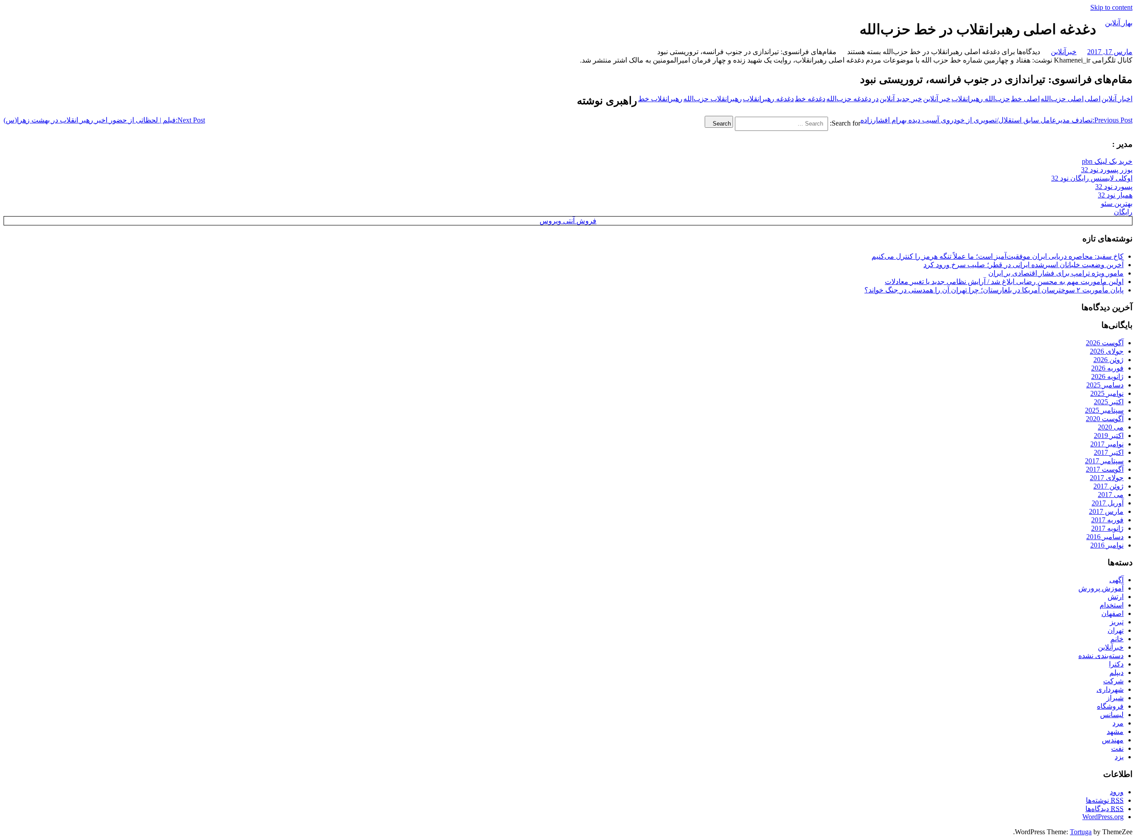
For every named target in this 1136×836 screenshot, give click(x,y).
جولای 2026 (1107, 351)
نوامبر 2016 (1107, 545)
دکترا (1116, 664)
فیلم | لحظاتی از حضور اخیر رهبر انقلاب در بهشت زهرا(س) (104, 120)
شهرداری (1110, 689)
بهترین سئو (1116, 203)
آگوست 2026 (1105, 343)
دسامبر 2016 (1105, 536)
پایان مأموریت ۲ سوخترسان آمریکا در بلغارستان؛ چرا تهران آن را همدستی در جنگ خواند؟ (994, 290)
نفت (1117, 748)
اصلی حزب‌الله (1062, 99)
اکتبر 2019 (1109, 435)
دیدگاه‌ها (1104, 808)
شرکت (1113, 681)
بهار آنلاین (1118, 23)
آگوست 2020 (1105, 418)
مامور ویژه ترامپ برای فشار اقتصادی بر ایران (1056, 273)
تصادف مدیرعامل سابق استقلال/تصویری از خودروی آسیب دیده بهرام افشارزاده (996, 120)
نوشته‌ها (1105, 800)
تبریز (1117, 622)
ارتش (1116, 596)
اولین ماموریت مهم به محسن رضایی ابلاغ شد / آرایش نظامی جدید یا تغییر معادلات (1004, 281)
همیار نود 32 (1115, 195)
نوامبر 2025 (1107, 393)
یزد (1119, 757)
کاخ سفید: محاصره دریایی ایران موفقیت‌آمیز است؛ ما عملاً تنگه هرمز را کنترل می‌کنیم (998, 256)
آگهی (1116, 580)
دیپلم (1116, 672)
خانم (1117, 639)
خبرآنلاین (1064, 51)
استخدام (1112, 605)
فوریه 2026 (1107, 368)
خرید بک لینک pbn (1107, 161)
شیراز (1115, 698)
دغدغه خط (810, 99)
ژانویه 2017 (1107, 528)
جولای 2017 (1107, 477)
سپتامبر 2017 (1104, 461)
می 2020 (1111, 427)
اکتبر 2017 (1109, 452)
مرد (1118, 723)
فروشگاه (1110, 706)
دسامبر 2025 (1105, 385)
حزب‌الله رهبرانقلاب (980, 99)
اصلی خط (1025, 99)
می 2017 (1111, 494)
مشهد (1115, 731)
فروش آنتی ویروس (568, 221)
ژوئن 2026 (1108, 359)
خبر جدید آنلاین (901, 99)
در (875, 99)
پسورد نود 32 (1113, 186)
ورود (1117, 792)
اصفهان (1112, 613)
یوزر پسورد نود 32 (1106, 170)
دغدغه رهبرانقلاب (768, 99)
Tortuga (1081, 832)
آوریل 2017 (1108, 503)
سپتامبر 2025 (1104, 410)
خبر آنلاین (937, 99)
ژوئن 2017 (1108, 486)
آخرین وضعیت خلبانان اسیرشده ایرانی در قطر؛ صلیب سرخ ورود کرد (1023, 264)
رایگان (1123, 212)
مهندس (1113, 740)
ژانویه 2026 (1107, 376)
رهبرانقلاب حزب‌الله (712, 99)
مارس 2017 (1106, 511)
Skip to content (1111, 7)
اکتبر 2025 (1109, 402)
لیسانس (1112, 714)
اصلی (1092, 99)
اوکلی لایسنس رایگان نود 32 (1091, 178)
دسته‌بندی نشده (1101, 655)
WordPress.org (1103, 816)
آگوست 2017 (1105, 469)
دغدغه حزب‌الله (848, 99)
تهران (1116, 630)
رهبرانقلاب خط (660, 99)
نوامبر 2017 (1107, 444)
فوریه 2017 (1107, 520)
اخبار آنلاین (1116, 99)
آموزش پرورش (1101, 588)
